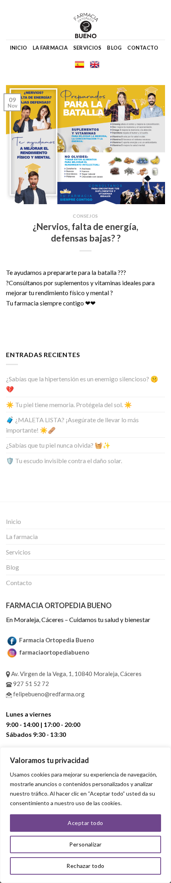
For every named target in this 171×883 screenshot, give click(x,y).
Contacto (142, 47)
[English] (94, 64)
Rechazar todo (85, 865)
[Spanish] (79, 64)
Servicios (87, 47)
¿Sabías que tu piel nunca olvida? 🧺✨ (58, 445)
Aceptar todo (85, 822)
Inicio (18, 47)
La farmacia (50, 47)
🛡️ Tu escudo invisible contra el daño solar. (64, 460)
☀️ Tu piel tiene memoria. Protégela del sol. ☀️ (69, 404)
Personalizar (85, 844)
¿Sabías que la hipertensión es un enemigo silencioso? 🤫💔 (82, 384)
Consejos (85, 215)
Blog (114, 47)
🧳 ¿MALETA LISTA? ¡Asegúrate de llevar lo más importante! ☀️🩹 (72, 425)
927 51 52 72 (30, 683)
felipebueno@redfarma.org (48, 694)
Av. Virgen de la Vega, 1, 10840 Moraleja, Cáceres (76, 673)
